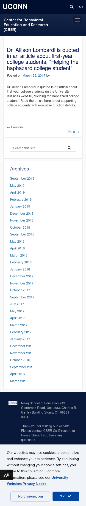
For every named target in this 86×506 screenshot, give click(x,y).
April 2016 (17, 373)
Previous (15, 127)
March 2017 (19, 325)
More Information (30, 496)
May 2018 (17, 241)
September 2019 (22, 178)
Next (73, 131)
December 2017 (21, 276)
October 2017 (20, 290)
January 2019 (20, 206)
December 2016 (21, 346)
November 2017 (21, 283)
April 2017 (17, 318)
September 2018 (22, 234)
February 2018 (21, 262)
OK (63, 496)
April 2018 (17, 248)
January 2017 (20, 339)
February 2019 (21, 199)
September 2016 (22, 367)
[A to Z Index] (81, 7)
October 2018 (20, 227)
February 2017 (21, 332)
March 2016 (19, 381)
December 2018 (21, 213)
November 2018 (21, 220)
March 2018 (19, 255)
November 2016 (21, 353)
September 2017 (22, 297)
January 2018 (20, 269)
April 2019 (17, 192)
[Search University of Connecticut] (71, 7)
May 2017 (17, 311)
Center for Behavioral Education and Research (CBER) (26, 25)
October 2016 (20, 359)
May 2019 (17, 185)
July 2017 (17, 304)
